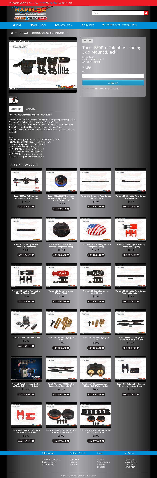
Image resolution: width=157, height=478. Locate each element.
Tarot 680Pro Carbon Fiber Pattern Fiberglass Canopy (61, 245)
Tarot (91, 57)
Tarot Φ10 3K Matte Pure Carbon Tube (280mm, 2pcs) (130, 292)
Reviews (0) (30, 108)
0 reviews (99, 88)
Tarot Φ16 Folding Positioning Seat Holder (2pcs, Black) (131, 385)
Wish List (129, 464)
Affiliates (101, 464)
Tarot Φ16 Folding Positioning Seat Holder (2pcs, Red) (26, 431)
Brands (100, 459)
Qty (83, 72)
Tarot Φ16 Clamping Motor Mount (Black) (96, 292)
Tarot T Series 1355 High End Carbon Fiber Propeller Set (61, 385)
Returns (73, 462)
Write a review (111, 88)
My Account (130, 459)
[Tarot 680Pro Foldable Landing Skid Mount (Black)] (43, 65)
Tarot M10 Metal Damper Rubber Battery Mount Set (96, 431)
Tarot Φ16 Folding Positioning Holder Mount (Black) (26, 292)
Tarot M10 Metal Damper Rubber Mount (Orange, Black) (61, 431)
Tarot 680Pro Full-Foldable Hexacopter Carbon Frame (33, 122)
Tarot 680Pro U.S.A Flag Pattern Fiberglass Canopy (96, 245)
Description (16, 108)
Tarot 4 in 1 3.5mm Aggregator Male (96, 338)
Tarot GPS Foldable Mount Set (26, 337)
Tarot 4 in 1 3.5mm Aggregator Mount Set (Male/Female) (96, 385)
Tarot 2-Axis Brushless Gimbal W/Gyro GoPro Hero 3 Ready (26, 385)
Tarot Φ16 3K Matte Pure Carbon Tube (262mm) (130, 197)
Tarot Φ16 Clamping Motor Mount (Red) (61, 292)
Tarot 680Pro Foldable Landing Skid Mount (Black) (41, 33)
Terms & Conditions (51, 459)
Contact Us (75, 459)
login (42, 3)
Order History (131, 462)
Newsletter (130, 466)
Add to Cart (113, 83)
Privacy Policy (48, 464)
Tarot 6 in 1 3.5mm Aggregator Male (61, 338)
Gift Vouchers (103, 462)
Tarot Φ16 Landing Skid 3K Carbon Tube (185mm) (26, 245)
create (53, 3)
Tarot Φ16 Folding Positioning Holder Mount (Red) (131, 245)
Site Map (74, 464)
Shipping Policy (49, 462)
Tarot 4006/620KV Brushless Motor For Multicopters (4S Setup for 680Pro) (61, 198)
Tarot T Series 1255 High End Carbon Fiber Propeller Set (131, 338)
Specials (101, 466)
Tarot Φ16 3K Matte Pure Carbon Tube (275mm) (96, 197)
